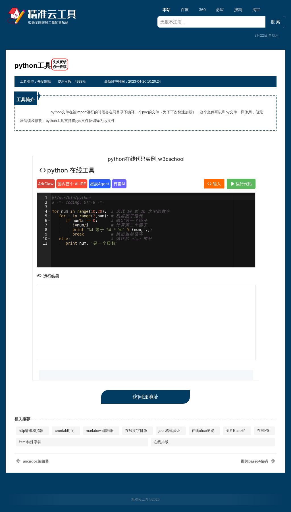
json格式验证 (169, 430)
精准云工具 (139, 499)
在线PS (263, 430)
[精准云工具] (43, 16)
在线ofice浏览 (203, 430)
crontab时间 (64, 430)
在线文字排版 (136, 430)
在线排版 (161, 442)
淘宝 (256, 9)
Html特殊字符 (30, 442)
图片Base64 (236, 430)
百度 (185, 9)
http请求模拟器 (31, 430)
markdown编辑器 (100, 430)
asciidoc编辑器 (36, 461)
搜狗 (238, 9)
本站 (167, 9)
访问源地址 (145, 397)
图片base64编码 (254, 461)
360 (202, 9)
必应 (220, 9)
